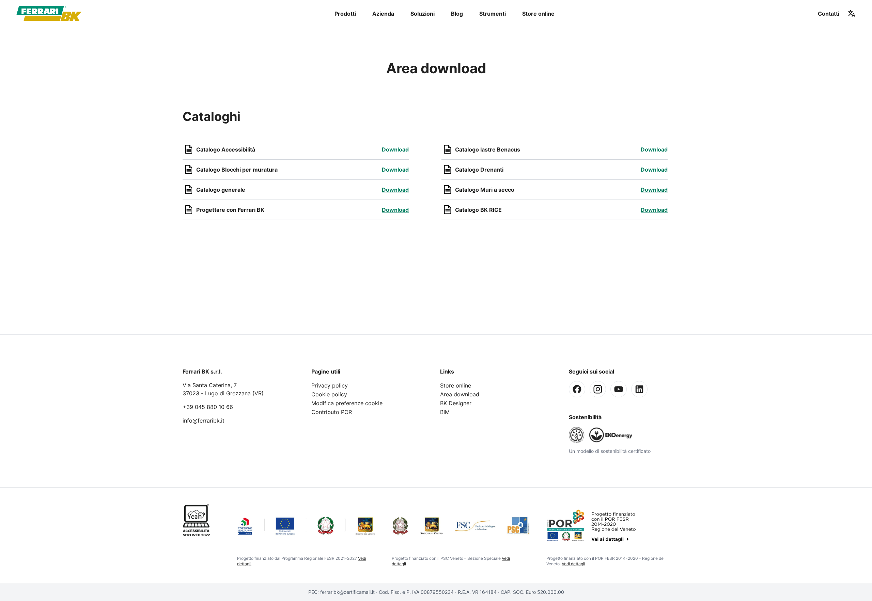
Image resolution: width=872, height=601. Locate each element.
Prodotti (345, 13)
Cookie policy (329, 394)
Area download (459, 394)
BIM (445, 412)
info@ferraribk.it (203, 420)
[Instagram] (598, 389)
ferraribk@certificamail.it (347, 592)
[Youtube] (618, 389)
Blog (457, 13)
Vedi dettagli (573, 563)
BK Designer (455, 403)
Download (395, 149)
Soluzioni (422, 13)
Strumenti (492, 13)
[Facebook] (577, 389)
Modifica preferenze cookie (347, 403)
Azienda (383, 13)
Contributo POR (331, 412)
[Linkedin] (639, 389)
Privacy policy (329, 385)
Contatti (828, 13)
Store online (538, 13)
